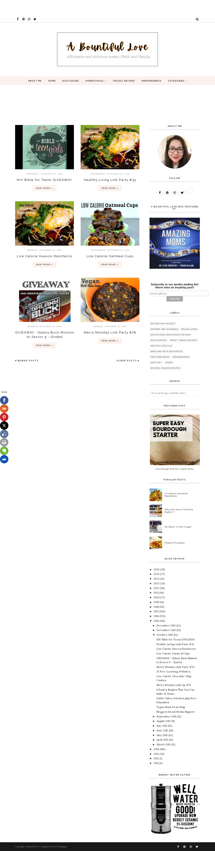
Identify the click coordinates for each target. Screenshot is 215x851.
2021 (156, 592)
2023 (156, 583)
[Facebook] (4, 400)
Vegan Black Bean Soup (170, 707)
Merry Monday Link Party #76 (110, 332)
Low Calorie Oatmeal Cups (110, 256)
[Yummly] (4, 408)
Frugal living (189, 329)
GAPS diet (156, 362)
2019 (156, 602)
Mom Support (158, 340)
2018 (156, 606)
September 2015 (167, 716)
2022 (156, 588)
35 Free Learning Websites (173, 671)
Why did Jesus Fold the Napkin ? (179, 510)
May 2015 (162, 735)
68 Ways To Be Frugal (178, 527)
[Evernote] (4, 451)
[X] (4, 425)
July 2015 (162, 725)
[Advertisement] (61, 7)
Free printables (160, 357)
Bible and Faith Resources (166, 351)
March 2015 (163, 744)
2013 (156, 753)
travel (169, 362)
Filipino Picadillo (175, 543)
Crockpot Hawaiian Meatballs (176, 494)
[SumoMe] (4, 459)
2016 (156, 616)
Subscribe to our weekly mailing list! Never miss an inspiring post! (175, 286)
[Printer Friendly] (4, 442)
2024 (156, 578)
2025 (156, 574)
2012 (156, 758)
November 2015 (166, 630)
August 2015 (164, 721)
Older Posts (127, 360)
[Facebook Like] (4, 434)
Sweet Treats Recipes (183, 340)
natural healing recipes (165, 368)
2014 (156, 749)
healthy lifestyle (161, 346)
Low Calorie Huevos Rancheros (44, 256)
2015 (156, 620)
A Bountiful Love (32, 846)
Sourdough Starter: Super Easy (175, 469)
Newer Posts (28, 360)
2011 (156, 763)
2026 (156, 569)
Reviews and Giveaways (164, 329)
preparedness (181, 357)
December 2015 (166, 625)
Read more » (44, 188)
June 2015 (162, 730)
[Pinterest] (4, 417)
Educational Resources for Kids (170, 335)
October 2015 (165, 634)
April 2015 (162, 739)
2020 (156, 597)
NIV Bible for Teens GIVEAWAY (44, 180)
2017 (156, 611)
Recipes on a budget (163, 324)
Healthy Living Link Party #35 (110, 180)
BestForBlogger (60, 846)
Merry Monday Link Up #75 (173, 685)
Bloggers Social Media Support (175, 711)
